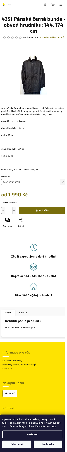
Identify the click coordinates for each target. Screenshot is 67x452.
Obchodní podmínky (12, 360)
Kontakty (7, 368)
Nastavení (32, 434)
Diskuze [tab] (23, 312)
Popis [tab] (8, 312)
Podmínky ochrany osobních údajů (19, 364)
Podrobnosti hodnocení (52, 37)
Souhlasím (48, 444)
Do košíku (44, 210)
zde (54, 426)
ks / (9, 393)
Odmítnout (16, 444)
